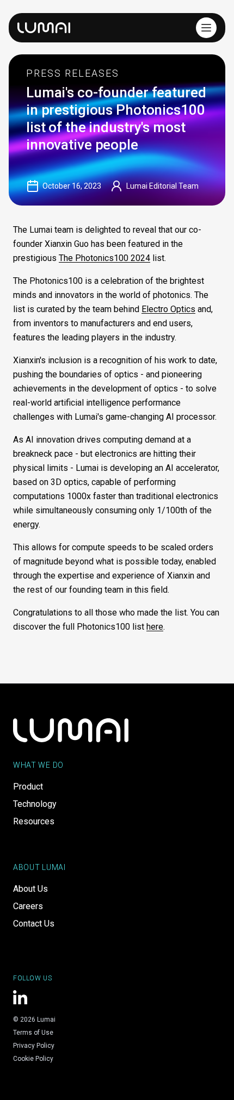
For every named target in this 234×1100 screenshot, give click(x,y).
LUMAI (43, 27)
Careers (28, 906)
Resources (33, 821)
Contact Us (33, 923)
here (154, 627)
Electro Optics (168, 309)
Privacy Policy (33, 1045)
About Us (30, 889)
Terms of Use (33, 1032)
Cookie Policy (33, 1058)
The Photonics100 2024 (104, 258)
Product (28, 786)
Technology (35, 804)
